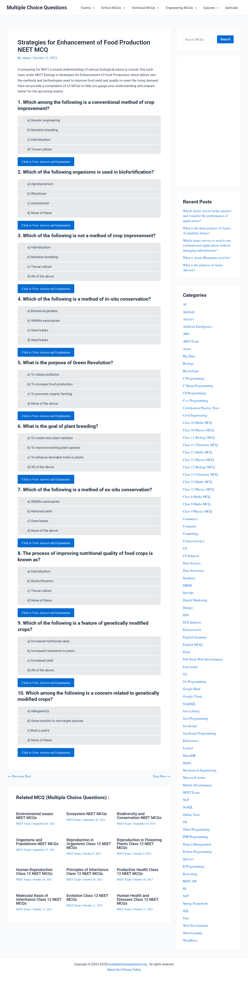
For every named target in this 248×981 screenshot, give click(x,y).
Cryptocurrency (194, 541)
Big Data (189, 356)
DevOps (188, 592)
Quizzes (209, 8)
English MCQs (193, 644)
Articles (188, 319)
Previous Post (19, 776)
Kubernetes (191, 740)
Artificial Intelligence (197, 326)
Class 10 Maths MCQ (197, 422)
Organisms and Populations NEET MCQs (37, 842)
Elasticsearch (192, 629)
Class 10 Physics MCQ (198, 430)
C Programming (193, 378)
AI (184, 304)
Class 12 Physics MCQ (198, 489)
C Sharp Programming (198, 385)
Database (189, 578)
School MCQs (111, 8)
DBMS (187, 585)
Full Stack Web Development (203, 659)
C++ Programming (195, 400)
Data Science (192, 563)
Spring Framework (195, 903)
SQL (186, 910)
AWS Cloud (191, 341)
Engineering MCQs (179, 8)
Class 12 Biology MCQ (198, 467)
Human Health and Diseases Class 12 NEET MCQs (137, 899)
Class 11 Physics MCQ (198, 459)
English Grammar (195, 637)
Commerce (190, 519)
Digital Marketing (195, 600)
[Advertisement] (208, 121)
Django (188, 607)
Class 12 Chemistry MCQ (200, 474)
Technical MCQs (143, 8)
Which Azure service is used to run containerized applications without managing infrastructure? (207, 245)
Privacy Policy (131, 970)
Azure (187, 348)
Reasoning (190, 874)
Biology (188, 363)
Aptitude (231, 8)
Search (225, 39)
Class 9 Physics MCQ (197, 511)
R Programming (193, 866)
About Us (113, 970)
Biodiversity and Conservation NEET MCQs (139, 815)
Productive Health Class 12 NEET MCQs (137, 871)
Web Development (195, 925)
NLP (186, 800)
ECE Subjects (192, 622)
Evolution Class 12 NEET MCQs (87, 897)
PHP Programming (195, 836)
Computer (189, 526)
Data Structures (193, 570)
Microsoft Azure (194, 777)
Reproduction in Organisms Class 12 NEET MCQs (88, 844)
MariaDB (189, 755)
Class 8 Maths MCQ (196, 496)
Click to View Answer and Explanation (46, 162)
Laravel (188, 748)
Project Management (197, 844)
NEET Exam (23, 823)
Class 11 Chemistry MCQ (200, 445)
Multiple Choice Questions (37, 7)
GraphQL (189, 703)
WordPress (190, 940)
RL (185, 888)
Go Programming (194, 681)
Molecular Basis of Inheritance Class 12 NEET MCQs (39, 899)
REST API (190, 881)
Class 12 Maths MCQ (197, 481)
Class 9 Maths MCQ (196, 504)
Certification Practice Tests (201, 408)
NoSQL (188, 807)
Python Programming (197, 851)
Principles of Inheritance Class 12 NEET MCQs (87, 871)
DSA (186, 615)
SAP (186, 896)
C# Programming (194, 393)
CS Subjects (191, 556)
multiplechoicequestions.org (127, 964)
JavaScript (190, 726)
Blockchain (191, 371)
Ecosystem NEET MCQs (86, 813)
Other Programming (196, 829)
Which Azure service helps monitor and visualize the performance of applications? (207, 216)
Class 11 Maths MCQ (197, 452)
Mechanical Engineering (200, 770)
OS (185, 822)
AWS (186, 334)
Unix (186, 918)
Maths (187, 763)
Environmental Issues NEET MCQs (34, 815)
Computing (190, 533)
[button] (93, 7)
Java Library (191, 711)
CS (185, 548)
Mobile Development (197, 785)
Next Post (161, 776)
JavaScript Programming (199, 733)
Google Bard (191, 689)
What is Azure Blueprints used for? (207, 257)
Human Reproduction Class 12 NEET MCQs (34, 871)
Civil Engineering (195, 415)
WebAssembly (193, 933)
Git (185, 674)
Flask (186, 652)
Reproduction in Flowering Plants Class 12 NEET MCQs (139, 844)
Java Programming (195, 718)
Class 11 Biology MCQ (198, 437)
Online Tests (191, 814)
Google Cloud (192, 696)
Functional (190, 667)
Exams (86, 8)
